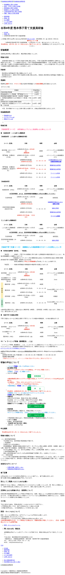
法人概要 (6, 20)
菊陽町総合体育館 (55, 165)
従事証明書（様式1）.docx (15, 467)
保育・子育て (12, 6)
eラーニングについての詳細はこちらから (13, 348)
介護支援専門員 (13, 11)
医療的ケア (11, 10)
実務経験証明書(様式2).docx (15, 469)
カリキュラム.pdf (9, 117)
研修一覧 (6, 18)
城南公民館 (56, 204)
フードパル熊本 (55, 173)
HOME (6, 32)
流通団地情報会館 (56, 161)
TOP (2, 545)
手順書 (16, 366)
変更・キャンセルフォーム (12, 525)
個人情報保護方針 (9, 560)
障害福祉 (11, 8)
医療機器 (11, 4)
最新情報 (6, 16)
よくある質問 (8, 21)
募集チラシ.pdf (8, 119)
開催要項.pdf (8, 115)
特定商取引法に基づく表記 (12, 562)
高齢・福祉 (11, 13)
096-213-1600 (31, 39)
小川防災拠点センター (55, 160)
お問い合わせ (8, 23)
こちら (16, 371)
